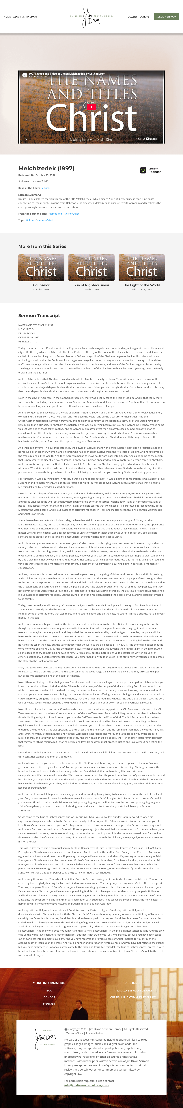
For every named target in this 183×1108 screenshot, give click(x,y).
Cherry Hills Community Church (134, 997)
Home (7, 17)
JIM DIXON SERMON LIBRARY (134, 990)
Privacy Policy (94, 1033)
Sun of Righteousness (91, 285)
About (49, 990)
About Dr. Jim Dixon (25, 17)
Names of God (45, 220)
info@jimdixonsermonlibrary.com (86, 1085)
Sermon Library (166, 16)
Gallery (132, 17)
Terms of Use (74, 1033)
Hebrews (45, 188)
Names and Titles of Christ (64, 213)
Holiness (31, 220)
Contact (49, 1004)
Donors (144, 17)
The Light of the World (141, 285)
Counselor (41, 285)
